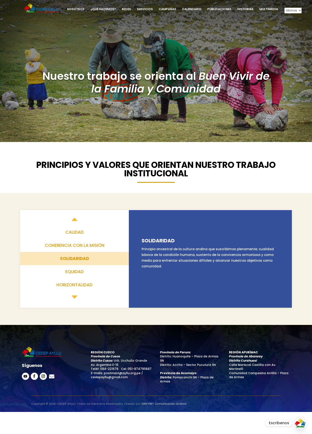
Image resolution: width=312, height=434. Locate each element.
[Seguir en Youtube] (25, 376)
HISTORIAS (245, 9)
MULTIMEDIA (268, 9)
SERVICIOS (145, 9)
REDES (126, 9)
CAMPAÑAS (167, 9)
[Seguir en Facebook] (34, 376)
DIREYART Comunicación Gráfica (164, 404)
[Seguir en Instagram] (43, 376)
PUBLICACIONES (219, 9)
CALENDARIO (191, 9)
